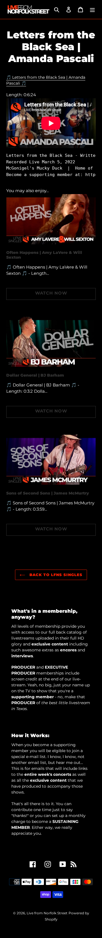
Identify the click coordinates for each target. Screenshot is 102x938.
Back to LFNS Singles (55, 574)
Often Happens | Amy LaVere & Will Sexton (44, 255)
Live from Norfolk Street (47, 913)
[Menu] (92, 9)
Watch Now (51, 293)
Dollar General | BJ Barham (35, 375)
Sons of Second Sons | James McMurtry (47, 493)
